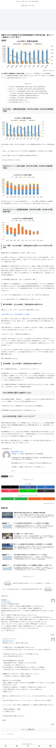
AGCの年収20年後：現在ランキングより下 (19, 102)
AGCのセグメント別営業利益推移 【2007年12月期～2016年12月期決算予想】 (28, 91)
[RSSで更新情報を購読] (14, 471)
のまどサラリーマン (17, 451)
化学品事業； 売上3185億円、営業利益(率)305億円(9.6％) (24, 97)
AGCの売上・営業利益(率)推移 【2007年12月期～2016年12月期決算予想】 (27, 86)
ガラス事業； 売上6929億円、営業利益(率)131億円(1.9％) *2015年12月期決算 (29, 93)
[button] (46, 490)
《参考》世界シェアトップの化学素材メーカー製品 (15, 314)
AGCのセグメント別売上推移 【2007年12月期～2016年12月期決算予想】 (27, 89)
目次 (26, 83)
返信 (53, 634)
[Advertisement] (28, 20)
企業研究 (11, 476)
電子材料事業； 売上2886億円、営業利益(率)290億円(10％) (24, 95)
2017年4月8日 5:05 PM (6, 601)
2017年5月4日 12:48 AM (7, 640)
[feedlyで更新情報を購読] (12, 471)
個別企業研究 (5, 476)
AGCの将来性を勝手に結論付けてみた (18, 100)
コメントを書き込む (28, 729)
